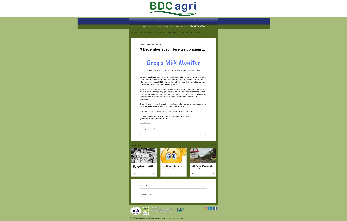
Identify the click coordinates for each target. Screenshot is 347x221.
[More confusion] (173, 155)
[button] (214, 32)
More (197, 32)
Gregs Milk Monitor (146, 32)
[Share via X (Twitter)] (145, 129)
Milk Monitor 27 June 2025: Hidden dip (202, 167)
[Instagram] (205, 208)
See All (214, 145)
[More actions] (206, 44)
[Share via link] (154, 129)
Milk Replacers (172, 32)
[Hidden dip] (203, 155)
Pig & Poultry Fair (186, 32)
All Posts (134, 32)
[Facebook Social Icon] (215, 208)
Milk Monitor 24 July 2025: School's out (143, 167)
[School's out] (144, 155)
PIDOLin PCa (160, 32)
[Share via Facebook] (141, 129)
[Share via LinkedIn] (150, 129)
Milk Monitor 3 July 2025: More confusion (172, 167)
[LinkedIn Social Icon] (210, 208)
